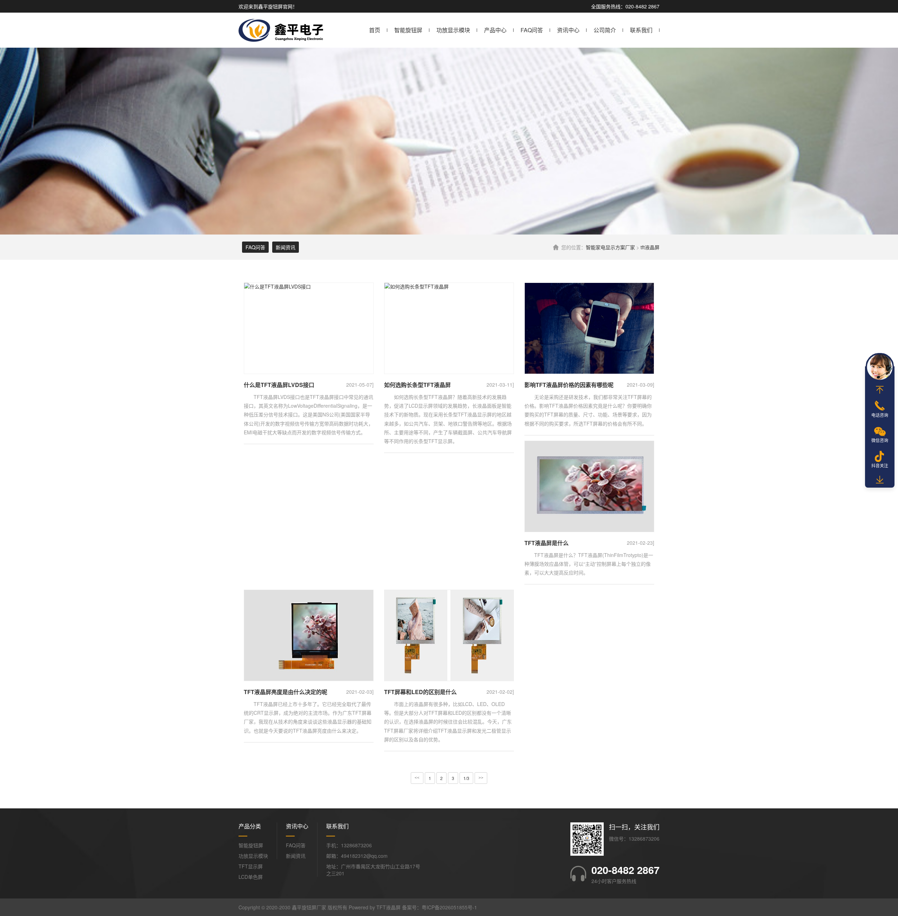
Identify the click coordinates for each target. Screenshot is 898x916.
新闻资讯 (285, 247)
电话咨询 (879, 415)
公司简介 (605, 30)
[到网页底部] (880, 480)
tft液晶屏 (650, 247)
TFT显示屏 (251, 866)
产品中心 (495, 30)
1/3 (466, 778)
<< (417, 777)
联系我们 (641, 30)
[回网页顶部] (880, 390)
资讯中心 (568, 30)
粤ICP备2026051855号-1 (449, 907)
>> (480, 777)
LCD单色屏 (251, 876)
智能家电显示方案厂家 (610, 247)
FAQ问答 (532, 30)
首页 (374, 30)
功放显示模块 (453, 30)
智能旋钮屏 (408, 30)
